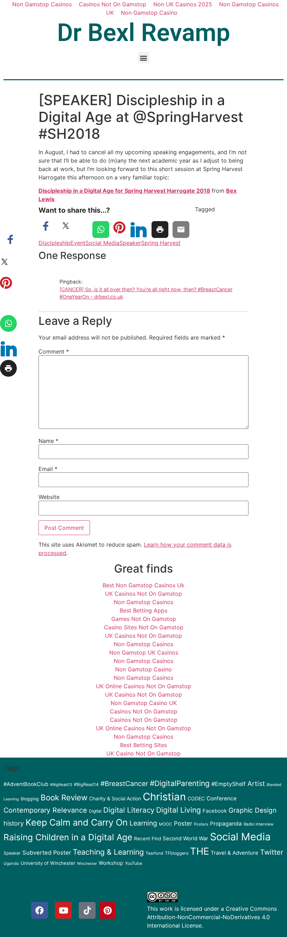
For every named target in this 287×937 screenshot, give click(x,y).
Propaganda (226, 823)
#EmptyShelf (228, 783)
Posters (201, 824)
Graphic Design (252, 810)
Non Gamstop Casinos (143, 602)
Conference (221, 798)
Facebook (215, 811)
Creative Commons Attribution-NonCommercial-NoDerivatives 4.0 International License (212, 917)
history (14, 823)
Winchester (87, 863)
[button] (143, 57)
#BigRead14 (86, 784)
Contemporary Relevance (45, 810)
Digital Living (178, 810)
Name (48, 441)
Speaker (130, 242)
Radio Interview (259, 824)
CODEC (196, 798)
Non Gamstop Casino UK (144, 702)
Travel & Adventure (234, 853)
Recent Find (147, 838)
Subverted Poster (46, 852)
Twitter (271, 852)
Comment (53, 351)
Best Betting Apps (143, 610)
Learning (143, 823)
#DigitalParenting (180, 783)
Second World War (185, 838)
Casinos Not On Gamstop (143, 711)
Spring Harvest (161, 242)
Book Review (64, 797)
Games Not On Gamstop (143, 618)
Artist (256, 784)
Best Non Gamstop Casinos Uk (143, 585)
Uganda (11, 863)
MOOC (165, 824)
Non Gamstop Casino (149, 12)
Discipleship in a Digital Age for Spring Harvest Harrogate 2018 (124, 190)
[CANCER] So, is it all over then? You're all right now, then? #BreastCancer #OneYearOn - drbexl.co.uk (145, 293)
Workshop (111, 863)
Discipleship (54, 242)
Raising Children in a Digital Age (68, 837)
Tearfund (154, 853)
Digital (95, 811)
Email (47, 469)
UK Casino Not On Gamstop (143, 753)
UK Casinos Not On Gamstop (143, 593)
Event (77, 242)
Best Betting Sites (143, 744)
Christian (164, 797)
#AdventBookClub (26, 784)
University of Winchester (48, 863)
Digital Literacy (128, 810)
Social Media (102, 242)
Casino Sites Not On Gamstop (143, 627)
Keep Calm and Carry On (77, 822)
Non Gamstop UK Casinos (143, 652)
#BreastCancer (124, 783)
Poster (183, 823)
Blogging (30, 798)
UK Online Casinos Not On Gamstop (143, 686)
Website (48, 497)
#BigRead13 (61, 784)
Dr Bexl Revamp (143, 32)
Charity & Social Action (115, 798)
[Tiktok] (87, 910)
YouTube (133, 863)
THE (199, 851)
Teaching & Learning (108, 851)
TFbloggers (176, 853)
